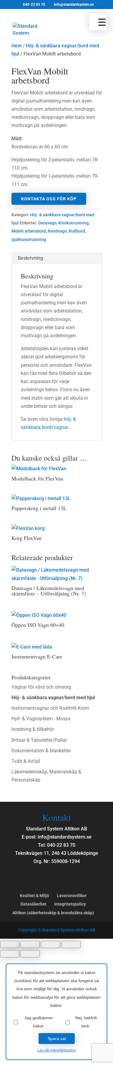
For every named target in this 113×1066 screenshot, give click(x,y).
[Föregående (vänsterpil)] (9, 953)
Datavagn (47, 222)
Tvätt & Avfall (25, 761)
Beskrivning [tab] (30, 258)
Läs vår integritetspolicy (56, 1050)
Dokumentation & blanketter (41, 750)
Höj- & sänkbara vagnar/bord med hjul (53, 697)
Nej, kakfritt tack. (86, 1021)
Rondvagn (57, 231)
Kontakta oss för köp (49, 198)
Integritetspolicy (70, 904)
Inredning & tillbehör (32, 729)
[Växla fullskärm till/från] (30, 944)
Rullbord (77, 231)
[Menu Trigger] (98, 22)
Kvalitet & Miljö (34, 895)
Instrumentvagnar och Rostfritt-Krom (50, 708)
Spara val (57, 1038)
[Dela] (50, 944)
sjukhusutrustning (28, 239)
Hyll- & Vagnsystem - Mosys (41, 719)
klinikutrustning (73, 222)
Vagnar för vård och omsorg (41, 687)
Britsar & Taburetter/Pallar (39, 740)
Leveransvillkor (71, 895)
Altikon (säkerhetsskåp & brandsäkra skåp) (53, 912)
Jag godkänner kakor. (38, 1021)
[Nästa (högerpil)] (30, 953)
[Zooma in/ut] (9, 944)
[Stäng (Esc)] (71, 944)
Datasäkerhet (33, 904)
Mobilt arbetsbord (28, 231)
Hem (16, 46)
